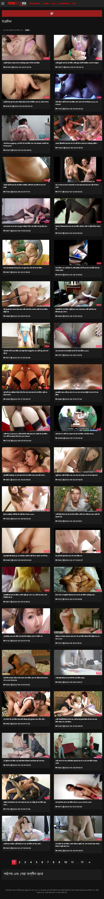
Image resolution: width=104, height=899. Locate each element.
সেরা (53, 3)
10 (65, 862)
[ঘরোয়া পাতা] (17, 3)
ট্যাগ (74, 3)
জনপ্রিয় (46, 3)
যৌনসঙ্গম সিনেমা (34, 3)
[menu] (2, 3)
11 (72, 862)
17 (82, 862)
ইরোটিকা (27, 30)
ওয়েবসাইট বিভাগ (64, 3)
